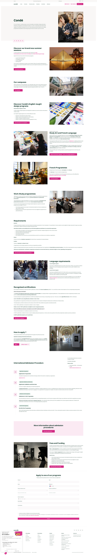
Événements (27, 539)
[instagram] (16, 40)
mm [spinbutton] (20, 498)
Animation (39, 537)
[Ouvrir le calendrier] (19, 499)
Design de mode (52, 536)
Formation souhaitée (52, 492)
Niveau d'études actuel (21, 488)
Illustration (39, 536)
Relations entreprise (28, 537)
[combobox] (33, 490)
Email (19, 484)
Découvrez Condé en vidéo (77, 536)
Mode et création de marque (65, 540)
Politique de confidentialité (34, 515)
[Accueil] (16, 4)
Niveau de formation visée (22, 492)
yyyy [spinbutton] (24, 498)
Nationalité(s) (20, 501)
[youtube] (22, 40)
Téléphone (50, 484)
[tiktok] (20, 40)
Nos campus (27, 536)
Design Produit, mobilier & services (66, 537)
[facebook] (14, 40)
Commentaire (20, 505)
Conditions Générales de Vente (26, 552)
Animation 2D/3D (63, 547)
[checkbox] (18, 513)
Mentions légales (34, 552)
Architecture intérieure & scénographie (64, 539)
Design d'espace (52, 537)
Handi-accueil (28, 540)
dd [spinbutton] (22, 498)
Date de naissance (21, 496)
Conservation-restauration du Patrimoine (65, 549)
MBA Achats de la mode (64, 542)
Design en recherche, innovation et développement (66, 544)
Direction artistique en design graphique (65, 535)
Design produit (52, 539)
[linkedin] (18, 40)
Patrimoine (39, 540)
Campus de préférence (52, 488)
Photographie (39, 539)
